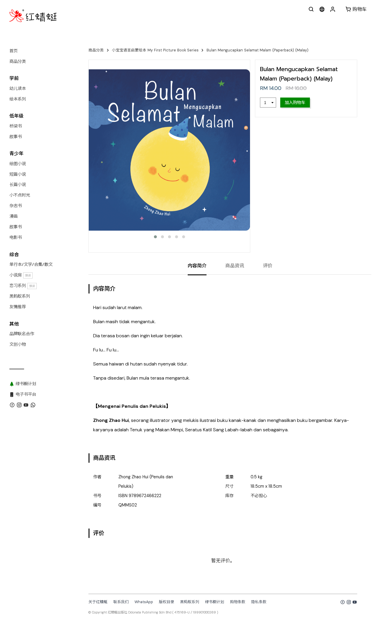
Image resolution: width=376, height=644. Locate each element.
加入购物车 (295, 102)
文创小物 (17, 344)
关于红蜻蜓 (98, 601)
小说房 (20, 275)
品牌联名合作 (21, 334)
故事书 (15, 136)
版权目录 (166, 601)
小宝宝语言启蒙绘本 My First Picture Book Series (155, 50)
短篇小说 (17, 174)
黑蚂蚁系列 (19, 296)
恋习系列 (22, 285)
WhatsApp (144, 601)
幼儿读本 (17, 88)
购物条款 (237, 601)
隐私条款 (258, 601)
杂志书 (15, 205)
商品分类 (17, 61)
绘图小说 (17, 163)
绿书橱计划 (214, 601)
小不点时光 (19, 195)
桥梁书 (15, 126)
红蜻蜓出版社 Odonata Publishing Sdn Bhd (140, 612)
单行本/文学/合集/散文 (31, 264)
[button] (155, 237)
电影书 (15, 237)
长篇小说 (17, 184)
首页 (13, 51)
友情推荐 (17, 306)
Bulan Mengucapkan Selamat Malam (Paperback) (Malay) (257, 50)
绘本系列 (17, 99)
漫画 (13, 216)
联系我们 (121, 601)
